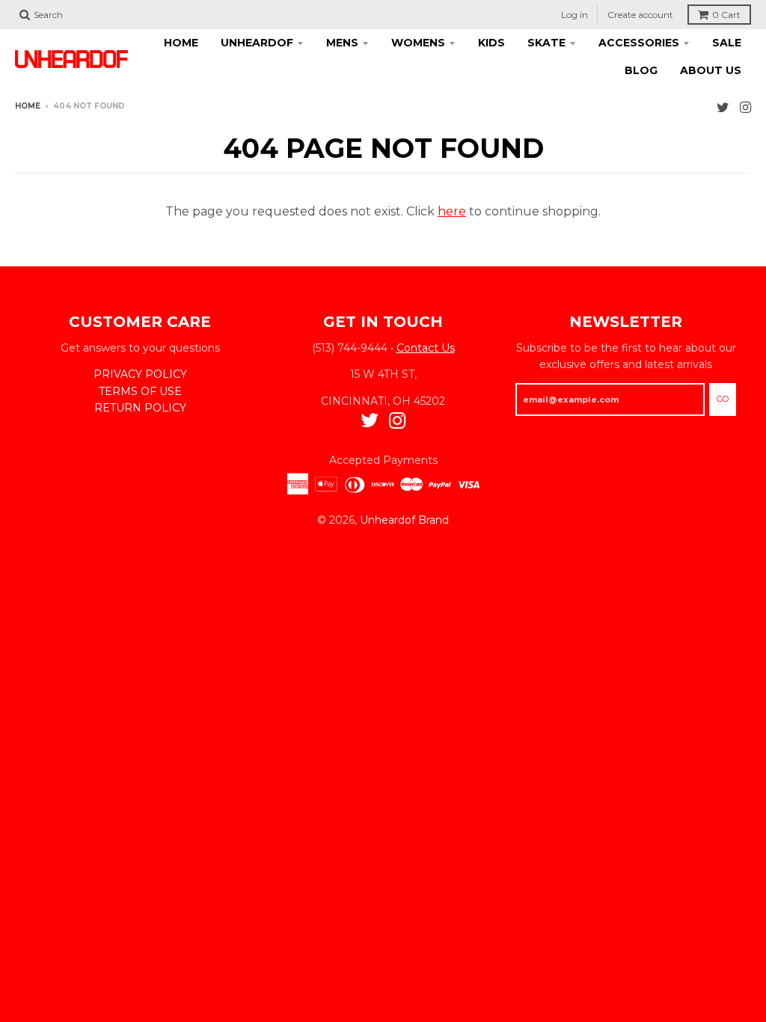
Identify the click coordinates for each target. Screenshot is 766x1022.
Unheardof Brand (404, 520)
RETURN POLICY (140, 407)
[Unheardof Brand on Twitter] (723, 107)
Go (723, 399)
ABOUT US (710, 70)
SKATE (546, 42)
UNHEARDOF (257, 42)
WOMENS (418, 42)
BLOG (641, 70)
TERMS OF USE (140, 391)
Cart (726, 14)
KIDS (491, 42)
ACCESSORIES (638, 42)
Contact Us (425, 348)
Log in (574, 14)
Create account (640, 14)
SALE (726, 42)
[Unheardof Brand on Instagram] (745, 107)
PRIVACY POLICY (140, 374)
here (452, 211)
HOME (181, 42)
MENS (342, 42)
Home (27, 106)
